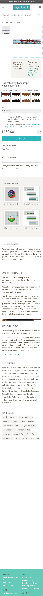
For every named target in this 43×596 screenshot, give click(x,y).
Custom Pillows (8, 585)
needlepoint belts (14, 23)
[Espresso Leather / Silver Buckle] (36, 100)
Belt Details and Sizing (10, 354)
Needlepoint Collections (31, 588)
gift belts (18, 425)
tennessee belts (32, 438)
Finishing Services (28, 586)
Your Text (5, 149)
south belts (31, 434)
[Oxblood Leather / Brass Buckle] (6, 94)
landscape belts (9, 430)
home (4, 23)
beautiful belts (19, 421)
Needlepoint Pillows (29, 583)
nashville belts (19, 434)
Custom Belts (8, 582)
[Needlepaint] (21, 7)
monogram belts (24, 430)
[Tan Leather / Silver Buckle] (26, 100)
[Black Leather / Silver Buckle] (16, 100)
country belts (8, 425)
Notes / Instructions (9, 157)
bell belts (30, 421)
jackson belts (29, 425)
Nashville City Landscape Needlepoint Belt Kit (33, 71)
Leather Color (20, 90)
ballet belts (7, 421)
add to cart (21, 138)
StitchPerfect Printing (10, 593)
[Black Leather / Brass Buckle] (16, 94)
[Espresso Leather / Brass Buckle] (36, 94)
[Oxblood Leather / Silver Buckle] (6, 100)
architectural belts (26, 417)
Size (3, 107)
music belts (7, 434)
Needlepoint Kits (28, 578)
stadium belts (8, 438)
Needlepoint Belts (28, 580)
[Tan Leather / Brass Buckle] (26, 94)
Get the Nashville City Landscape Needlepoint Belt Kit (22, 125)
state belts (19, 438)
